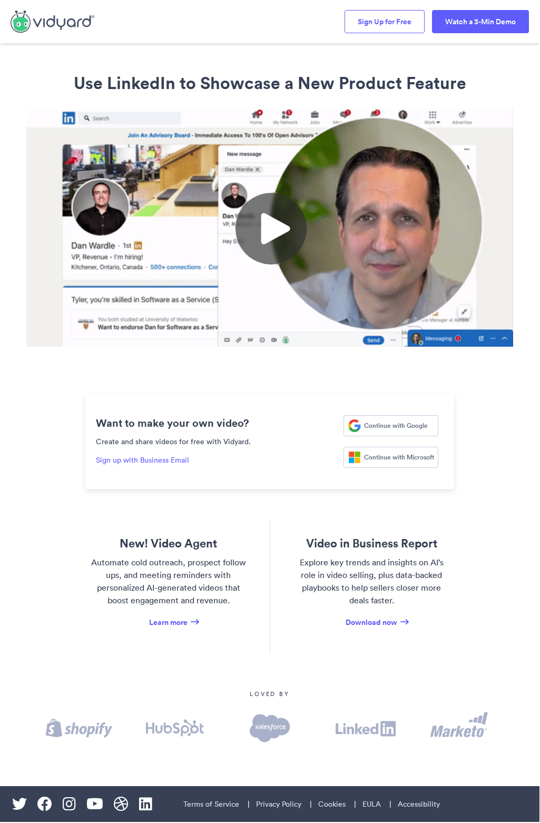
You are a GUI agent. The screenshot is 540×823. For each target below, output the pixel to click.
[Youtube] (94, 804)
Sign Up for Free (384, 21)
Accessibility (419, 804)
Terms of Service (211, 804)
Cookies (332, 804)
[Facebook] (44, 804)
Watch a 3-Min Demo (480, 21)
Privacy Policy (278, 804)
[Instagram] (69, 804)
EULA (371, 804)
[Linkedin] (145, 804)
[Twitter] (19, 804)
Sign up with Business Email (142, 460)
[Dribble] (121, 804)
